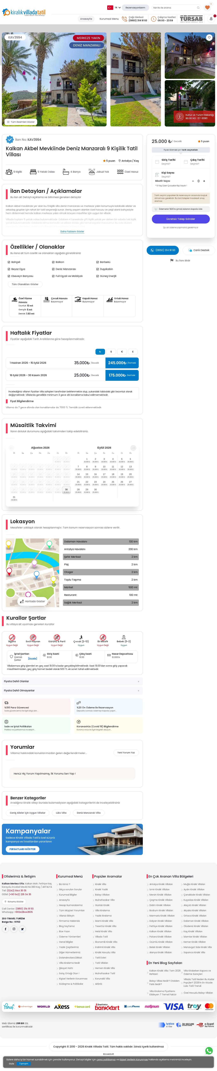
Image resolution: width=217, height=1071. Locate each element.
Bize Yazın (64, 931)
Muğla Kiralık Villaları (194, 884)
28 (78, 489)
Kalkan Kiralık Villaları (160, 931)
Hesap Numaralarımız (71, 905)
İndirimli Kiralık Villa (105, 947)
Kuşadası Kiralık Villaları (196, 900)
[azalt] (193, 181)
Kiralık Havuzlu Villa (105, 952)
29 (87, 489)
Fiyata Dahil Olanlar (16, 681)
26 (122, 482)
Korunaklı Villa (102, 978)
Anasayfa (86, 19)
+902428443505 (23, 912)
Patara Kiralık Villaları (160, 936)
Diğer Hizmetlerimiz (69, 952)
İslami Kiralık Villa (104, 921)
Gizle (11, 1063)
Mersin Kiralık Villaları (160, 894)
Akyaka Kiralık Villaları (195, 910)
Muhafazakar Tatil (105, 973)
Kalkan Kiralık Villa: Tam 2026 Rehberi (165, 972)
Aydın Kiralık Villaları (194, 889)
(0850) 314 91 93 (138, 20)
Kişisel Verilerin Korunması (73, 978)
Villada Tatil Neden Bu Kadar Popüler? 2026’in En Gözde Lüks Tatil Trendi (199, 983)
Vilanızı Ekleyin (66, 915)
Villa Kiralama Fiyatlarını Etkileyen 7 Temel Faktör (162, 993)
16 (95, 474)
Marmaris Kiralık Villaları (162, 915)
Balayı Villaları (102, 894)
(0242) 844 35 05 (16, 890)
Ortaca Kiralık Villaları (195, 915)
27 (130, 482)
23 (95, 482)
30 (66, 489)
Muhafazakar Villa (105, 900)
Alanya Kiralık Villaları (160, 952)
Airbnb (98, 983)
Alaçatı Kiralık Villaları (195, 905)
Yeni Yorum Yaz (126, 752)
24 (104, 482)
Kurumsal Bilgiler (68, 894)
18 (113, 474)
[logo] (24, 12)
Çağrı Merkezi (136, 17)
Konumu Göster (15, 901)
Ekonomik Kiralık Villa (106, 942)
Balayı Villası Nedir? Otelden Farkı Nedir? (164, 982)
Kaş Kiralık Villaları (193, 931)
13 (130, 466)
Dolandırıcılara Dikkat (70, 957)
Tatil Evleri (100, 957)
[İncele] (32, 658)
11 (113, 466)
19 (122, 474)
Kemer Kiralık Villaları (195, 942)
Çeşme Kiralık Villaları (161, 900)
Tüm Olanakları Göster (25, 284)
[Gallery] (54, 79)
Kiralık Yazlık (101, 889)
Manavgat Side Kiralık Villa (198, 947)
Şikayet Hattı (66, 968)
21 (78, 482)
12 (122, 466)
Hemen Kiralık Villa (105, 968)
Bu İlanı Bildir (183, 260)
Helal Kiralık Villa (103, 931)
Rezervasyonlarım (135, 7)
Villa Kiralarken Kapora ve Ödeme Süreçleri (197, 972)
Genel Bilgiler (66, 942)
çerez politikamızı (106, 1059)
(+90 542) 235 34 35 (20, 894)
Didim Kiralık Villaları (160, 905)
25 (113, 482)
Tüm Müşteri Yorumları (72, 910)
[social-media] (5, 929)
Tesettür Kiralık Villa (105, 926)
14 (78, 474)
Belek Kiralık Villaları (159, 947)
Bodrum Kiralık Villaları (161, 910)
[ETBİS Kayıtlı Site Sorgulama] (205, 1025)
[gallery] (135, 79)
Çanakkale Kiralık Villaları (197, 894)
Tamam (23, 1063)
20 (130, 474)
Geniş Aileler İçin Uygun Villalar (27, 812)
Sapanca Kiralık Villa (194, 952)
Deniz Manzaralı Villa (89, 812)
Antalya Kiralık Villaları (161, 884)
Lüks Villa (61, 812)
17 (104, 474)
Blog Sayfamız (67, 926)
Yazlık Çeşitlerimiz (69, 947)
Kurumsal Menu (109, 19)
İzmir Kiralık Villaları (159, 889)
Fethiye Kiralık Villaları (160, 926)
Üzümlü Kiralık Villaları (161, 942)
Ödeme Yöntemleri (70, 936)
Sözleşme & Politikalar (71, 983)
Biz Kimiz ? (64, 884)
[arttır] (204, 181)
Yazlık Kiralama (103, 915)
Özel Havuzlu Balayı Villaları (198, 992)
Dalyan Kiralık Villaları (160, 921)
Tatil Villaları (101, 962)
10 (104, 466)
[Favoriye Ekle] (209, 37)
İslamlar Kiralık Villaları (195, 936)
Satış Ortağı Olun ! (69, 973)
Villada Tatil (101, 936)
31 (14, 497)
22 (87, 482)
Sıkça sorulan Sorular (70, 889)
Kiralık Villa (100, 884)
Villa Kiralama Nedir (69, 962)
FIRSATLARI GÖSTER (23, 849)
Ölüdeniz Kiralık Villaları (196, 926)
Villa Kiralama (102, 910)
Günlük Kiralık (102, 905)
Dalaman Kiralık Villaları (196, 921)
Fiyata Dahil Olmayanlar (19, 690)
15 (87, 474)
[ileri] (133, 448)
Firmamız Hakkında (69, 921)
